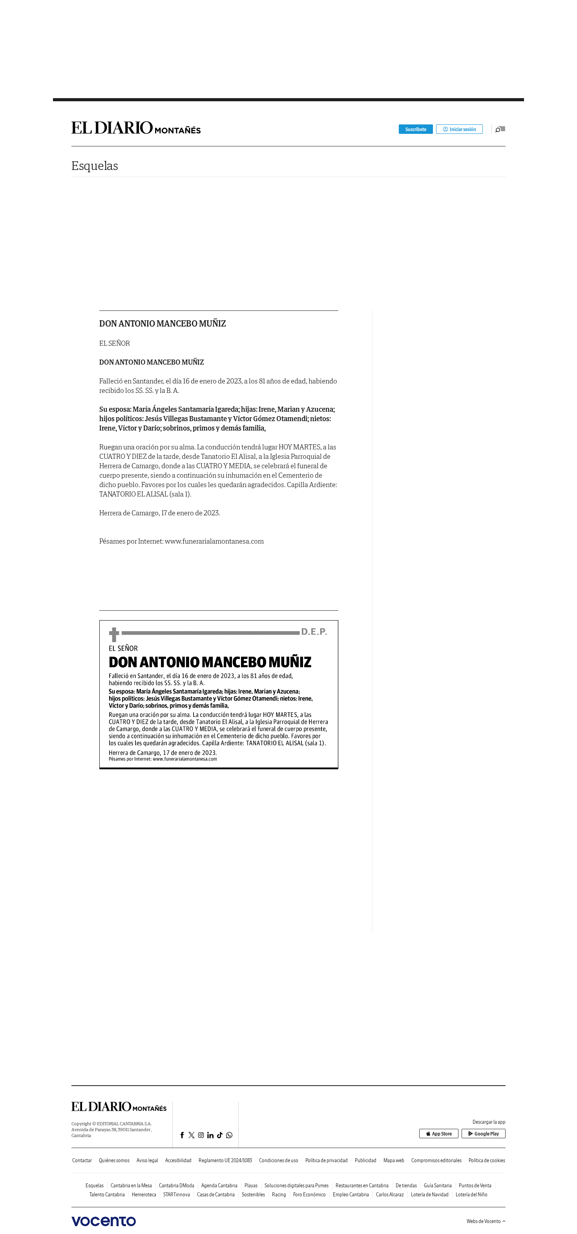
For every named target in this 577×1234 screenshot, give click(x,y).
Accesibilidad (178, 1160)
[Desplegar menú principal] (500, 129)
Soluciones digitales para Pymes (297, 1185)
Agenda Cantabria (219, 1185)
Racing (279, 1194)
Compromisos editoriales (436, 1160)
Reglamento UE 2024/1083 (225, 1160)
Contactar (82, 1160)
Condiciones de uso (278, 1160)
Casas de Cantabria (216, 1194)
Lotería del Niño (472, 1194)
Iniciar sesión (463, 129)
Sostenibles (253, 1194)
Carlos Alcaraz (390, 1194)
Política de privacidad (326, 1160)
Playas (251, 1185)
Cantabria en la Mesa (131, 1185)
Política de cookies (487, 1160)
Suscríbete (415, 129)
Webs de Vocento (484, 1221)
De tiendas (406, 1185)
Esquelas (94, 165)
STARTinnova (176, 1194)
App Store (442, 1134)
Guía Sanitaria (438, 1185)
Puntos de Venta (475, 1185)
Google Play (487, 1134)
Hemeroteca (144, 1194)
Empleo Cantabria (351, 1194)
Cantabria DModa (176, 1185)
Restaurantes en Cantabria (362, 1185)
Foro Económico (309, 1194)
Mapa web (393, 1160)
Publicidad (365, 1160)
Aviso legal (147, 1160)
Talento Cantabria (107, 1194)
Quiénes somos (114, 1160)
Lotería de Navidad (430, 1194)
